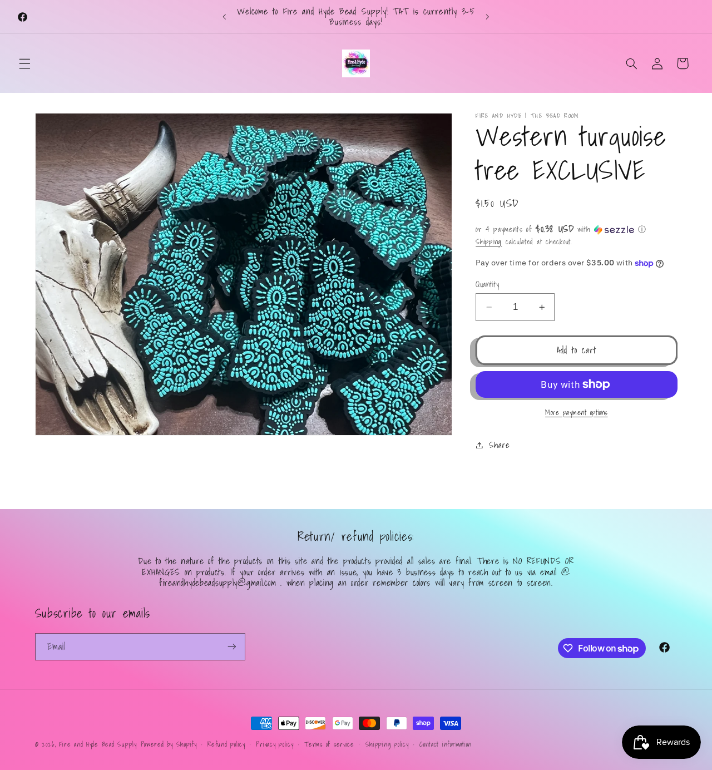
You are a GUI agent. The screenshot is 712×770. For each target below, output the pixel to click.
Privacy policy (274, 744)
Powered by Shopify (169, 744)
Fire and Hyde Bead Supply (97, 744)
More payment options (576, 412)
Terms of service (329, 744)
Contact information (445, 744)
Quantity (487, 284)
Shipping (489, 242)
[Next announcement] (487, 17)
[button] (24, 63)
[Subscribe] (231, 646)
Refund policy (226, 744)
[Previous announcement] (224, 17)
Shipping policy (387, 744)
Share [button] (499, 444)
